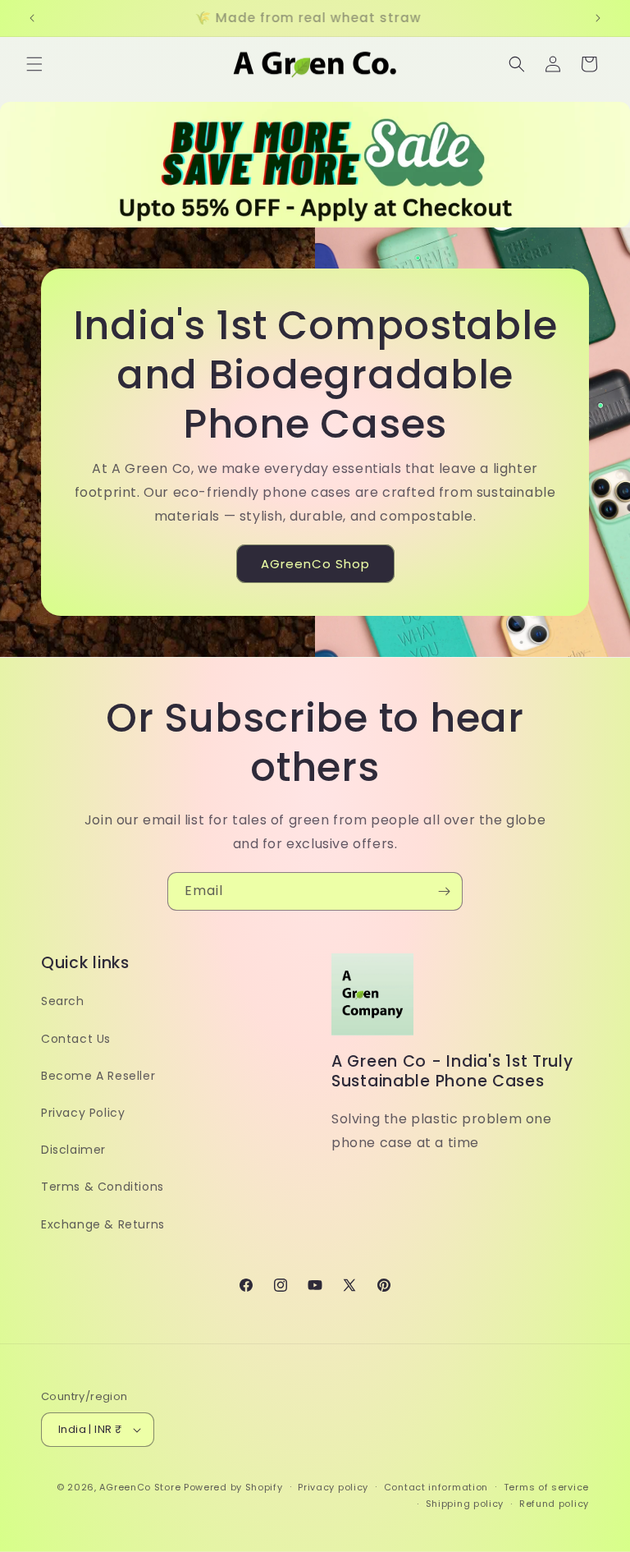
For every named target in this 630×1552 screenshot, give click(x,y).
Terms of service (546, 1487)
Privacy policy (333, 1487)
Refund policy (554, 1503)
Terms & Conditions (102, 1186)
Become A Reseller (98, 1076)
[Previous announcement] (32, 18)
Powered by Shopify (233, 1487)
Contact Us (76, 1039)
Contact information (436, 1487)
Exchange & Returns (103, 1224)
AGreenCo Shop (315, 563)
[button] (34, 64)
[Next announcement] (598, 18)
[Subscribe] (444, 891)
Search (62, 1001)
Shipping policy (465, 1503)
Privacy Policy (83, 1112)
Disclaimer (73, 1149)
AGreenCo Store (139, 1487)
